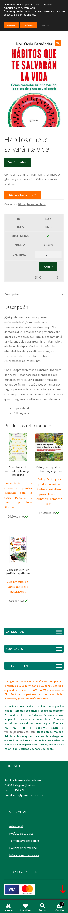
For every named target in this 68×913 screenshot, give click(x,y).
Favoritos (25, 910)
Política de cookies (21, 833)
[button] (58, 43)
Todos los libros (36, 204)
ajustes (31, 14)
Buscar (42, 910)
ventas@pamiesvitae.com (20, 732)
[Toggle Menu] (59, 631)
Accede (8, 910)
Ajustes (45, 24)
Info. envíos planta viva (24, 855)
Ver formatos (17, 162)
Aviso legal (16, 826)
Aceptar (11, 24)
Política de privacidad (23, 848)
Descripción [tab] (11, 294)
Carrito (59, 907)
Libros (21, 204)
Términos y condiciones (24, 840)
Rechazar (28, 24)
